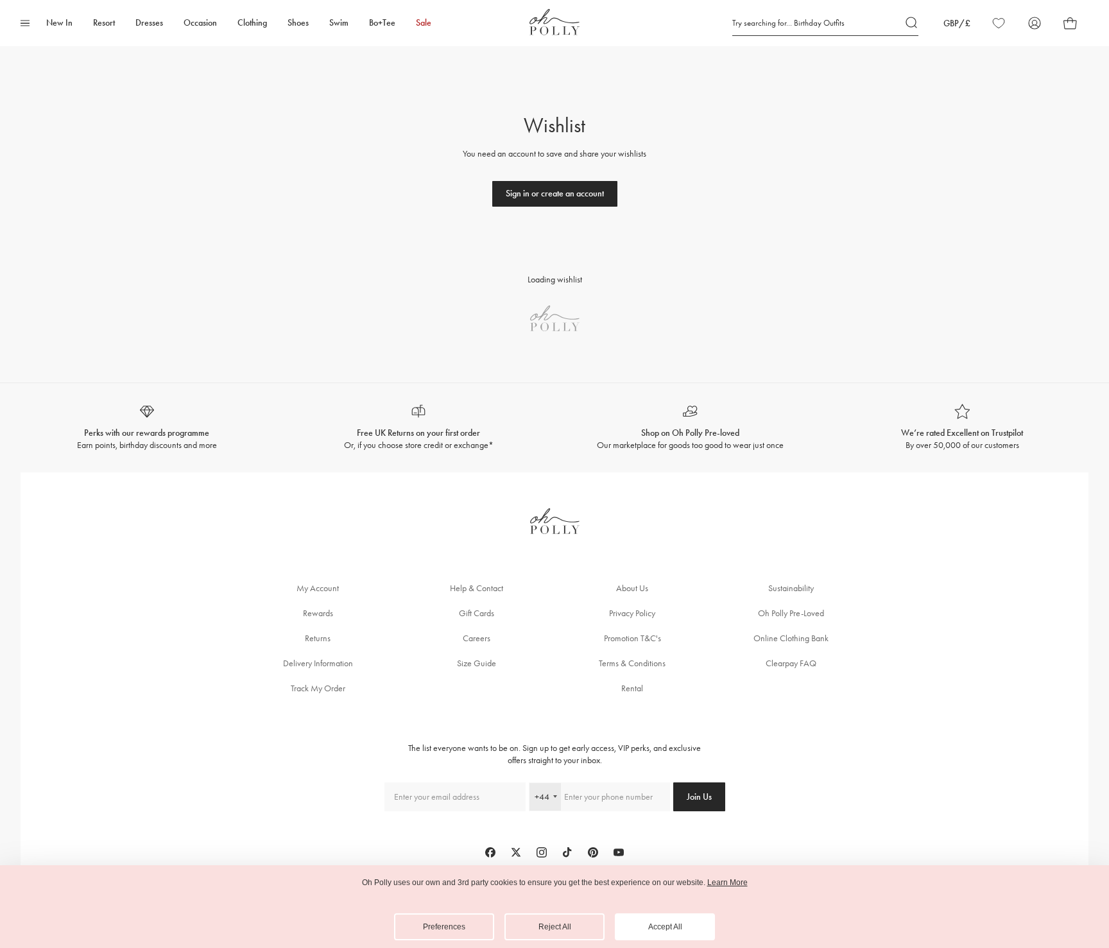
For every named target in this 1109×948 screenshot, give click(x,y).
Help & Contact (476, 588)
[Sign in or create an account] (554, 194)
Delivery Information (318, 663)
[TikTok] (567, 852)
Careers (476, 638)
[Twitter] (516, 852)
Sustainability (791, 588)
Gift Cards (476, 613)
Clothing (252, 22)
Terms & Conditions (632, 663)
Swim (338, 22)
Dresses (149, 22)
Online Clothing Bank (791, 638)
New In (59, 22)
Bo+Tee (382, 22)
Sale (423, 22)
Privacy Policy (632, 613)
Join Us (699, 796)
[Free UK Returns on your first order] (419, 428)
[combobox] (545, 797)
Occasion (200, 22)
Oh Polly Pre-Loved (791, 613)
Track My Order (318, 688)
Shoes (298, 22)
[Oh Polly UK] (554, 22)
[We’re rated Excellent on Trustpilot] (962, 428)
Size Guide (476, 663)
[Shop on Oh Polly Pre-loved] (690, 428)
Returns (318, 638)
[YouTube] (619, 852)
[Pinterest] (593, 852)
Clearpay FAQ (791, 663)
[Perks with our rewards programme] (147, 428)
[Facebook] (490, 852)
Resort (104, 22)
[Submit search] (912, 23)
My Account (318, 588)
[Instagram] (542, 852)
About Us (632, 588)
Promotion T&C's (632, 638)
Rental (632, 688)
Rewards (318, 613)
